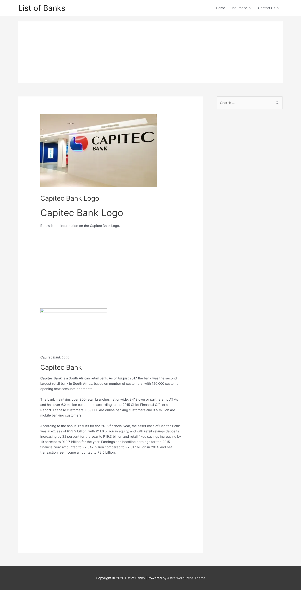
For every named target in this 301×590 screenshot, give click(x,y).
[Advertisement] (150, 52)
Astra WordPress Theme (186, 578)
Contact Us (266, 8)
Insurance (239, 8)
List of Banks (41, 8)
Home (220, 8)
